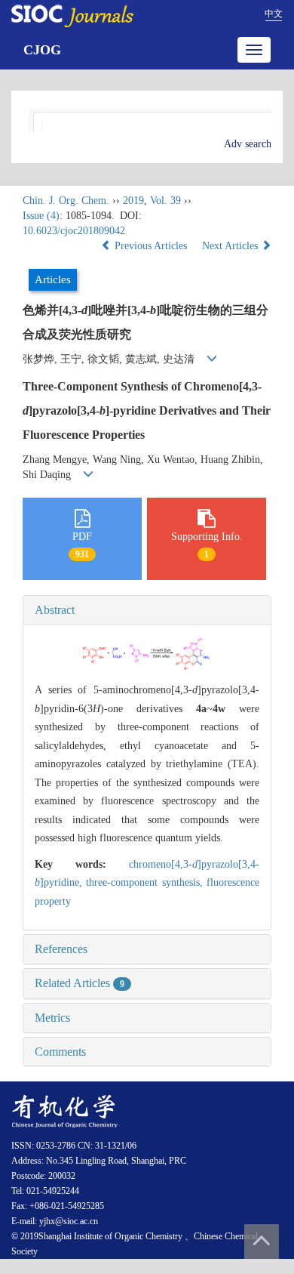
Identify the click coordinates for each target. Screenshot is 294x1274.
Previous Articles (151, 245)
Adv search (247, 144)
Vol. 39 (165, 200)
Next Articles (231, 245)
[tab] (147, 610)
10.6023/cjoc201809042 (74, 230)
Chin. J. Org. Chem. (66, 200)
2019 (133, 200)
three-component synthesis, (146, 882)
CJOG (42, 49)
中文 (274, 13)
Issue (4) (41, 215)
